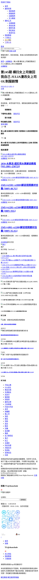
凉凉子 (7, 394)
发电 (2, 124)
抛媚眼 (7, 411)
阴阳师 (7, 399)
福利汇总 (8, 21)
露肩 (6, 433)
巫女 (6, 423)
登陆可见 (16, 114)
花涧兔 (7, 450)
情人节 (7, 414)
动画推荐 (12, 16)
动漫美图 (12, 23)
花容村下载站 (5, 2)
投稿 (6, 543)
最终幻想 (8, 402)
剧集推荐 (12, 13)
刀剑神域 (8, 404)
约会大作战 (9, 407)
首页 (6, 6)
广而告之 (8, 37)
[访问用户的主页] (3, 244)
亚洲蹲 (7, 431)
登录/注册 (12, 51)
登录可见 (12, 33)
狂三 (6, 440)
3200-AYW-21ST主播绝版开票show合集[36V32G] (19, 265)
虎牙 (6, 409)
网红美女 (12, 30)
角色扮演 (12, 25)
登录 (2, 46)
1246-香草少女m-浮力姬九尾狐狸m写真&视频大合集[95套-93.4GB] (17, 372)
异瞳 (6, 428)
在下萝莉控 (9, 436)
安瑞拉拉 (8, 452)
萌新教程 (8, 35)
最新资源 (8, 8)
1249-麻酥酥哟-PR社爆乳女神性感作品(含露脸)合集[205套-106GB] (17, 348)
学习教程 (12, 18)
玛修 (6, 455)
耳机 (6, 416)
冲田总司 (8, 448)
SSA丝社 (8, 387)
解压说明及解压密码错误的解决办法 (9, 335)
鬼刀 (6, 438)
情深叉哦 (8, 390)
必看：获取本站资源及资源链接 (8, 324)
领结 (6, 421)
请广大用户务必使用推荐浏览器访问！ (10, 359)
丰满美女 (8, 392)
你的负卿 (8, 445)
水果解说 (9, 61)
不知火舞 (8, 385)
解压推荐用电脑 (13, 577)
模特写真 (12, 28)
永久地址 (8, 554)
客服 (6, 124)
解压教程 (4, 577)
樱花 (6, 419)
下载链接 (8, 558)
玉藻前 (7, 443)
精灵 (6, 426)
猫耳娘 (7, 397)
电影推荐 (12, 11)
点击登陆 (4, 242)
